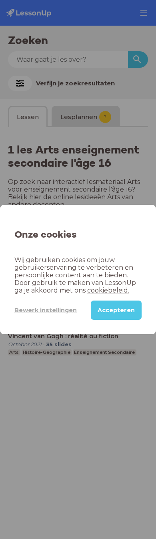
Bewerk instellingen (45, 310)
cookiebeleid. (108, 290)
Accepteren (116, 310)
